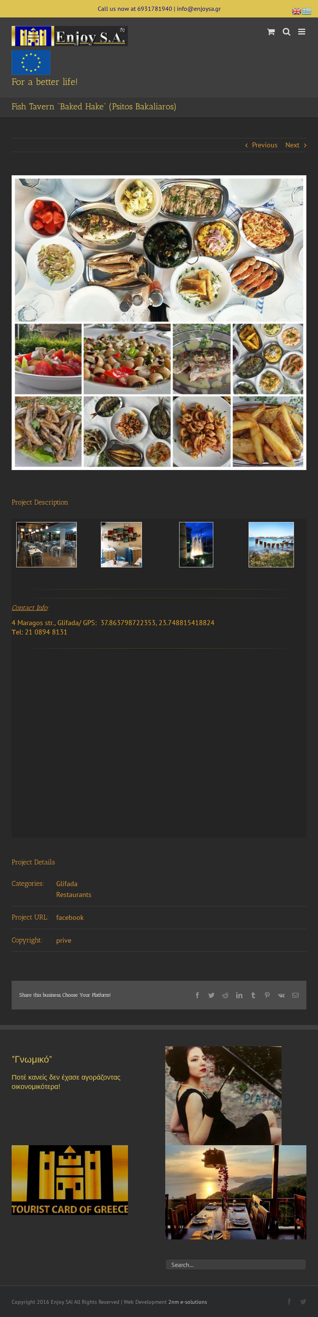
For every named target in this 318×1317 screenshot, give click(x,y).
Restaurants (74, 894)
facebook (70, 917)
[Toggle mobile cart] (271, 32)
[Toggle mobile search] (286, 32)
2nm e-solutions (187, 1301)
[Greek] (307, 10)
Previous (265, 144)
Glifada (67, 883)
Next (292, 144)
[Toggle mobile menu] (302, 32)
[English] (297, 10)
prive (63, 940)
